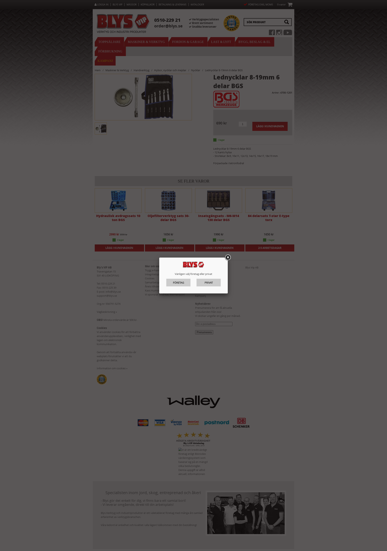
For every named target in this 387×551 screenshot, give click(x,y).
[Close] (227, 257)
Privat (209, 282)
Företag (178, 282)
